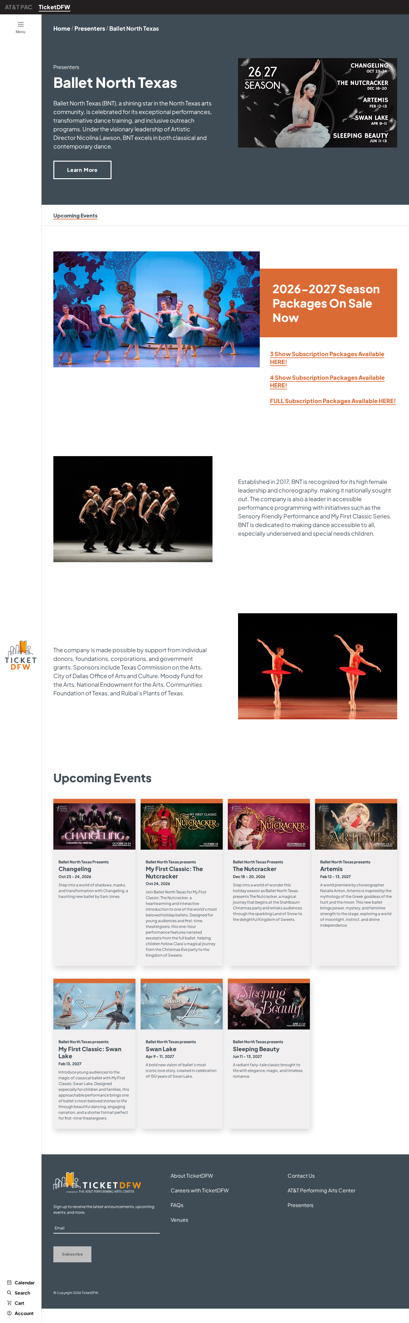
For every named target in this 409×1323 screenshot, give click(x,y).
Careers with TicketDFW (200, 1190)
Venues (179, 1219)
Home (61, 28)
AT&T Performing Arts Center (321, 1190)
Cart (19, 1303)
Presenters (89, 28)
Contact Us (301, 1175)
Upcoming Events (75, 215)
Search (22, 1293)
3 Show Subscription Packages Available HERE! (327, 357)
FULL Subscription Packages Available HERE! (333, 400)
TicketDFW (54, 7)
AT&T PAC (18, 7)
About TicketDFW (192, 1175)
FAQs (177, 1205)
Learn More (82, 169)
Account (24, 1313)
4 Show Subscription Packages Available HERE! (327, 381)
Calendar (25, 1282)
